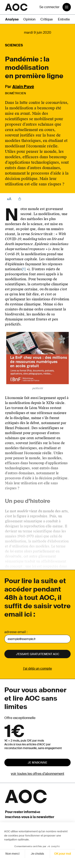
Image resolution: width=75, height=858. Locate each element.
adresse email (15, 632)
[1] (24, 269)
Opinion (29, 19)
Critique (46, 19)
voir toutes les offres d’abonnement (37, 773)
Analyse (12, 19)
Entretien (65, 19)
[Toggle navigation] (66, 7)
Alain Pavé (23, 86)
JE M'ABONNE (37, 762)
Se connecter (49, 7)
